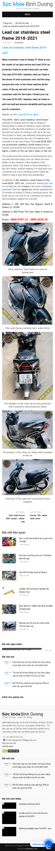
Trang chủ (7, 23)
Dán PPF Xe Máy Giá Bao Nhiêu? (33, 572)
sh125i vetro (7, 746)
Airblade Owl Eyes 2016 (29, 804)
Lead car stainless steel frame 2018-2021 (21, 26)
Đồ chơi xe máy (22, 23)
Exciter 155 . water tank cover (38, 517)
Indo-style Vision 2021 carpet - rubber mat (15, 518)
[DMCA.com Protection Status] (10, 751)
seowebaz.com (32, 849)
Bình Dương (27, 4)
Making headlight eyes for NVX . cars (35, 828)
